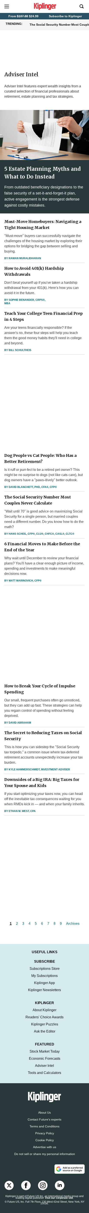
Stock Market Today (45, 1051)
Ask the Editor (44, 1031)
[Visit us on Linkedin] (59, 1185)
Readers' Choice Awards (44, 1017)
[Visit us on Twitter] (9, 1185)
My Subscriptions (44, 976)
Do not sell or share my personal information (44, 1154)
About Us (44, 1112)
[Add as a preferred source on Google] (69, 1169)
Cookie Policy (44, 1140)
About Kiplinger (44, 1010)
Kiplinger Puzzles (44, 1024)
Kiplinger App (44, 983)
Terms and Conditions (44, 1126)
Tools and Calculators (44, 1073)
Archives (72, 923)
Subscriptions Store (45, 968)
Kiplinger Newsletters (44, 990)
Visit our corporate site (59, 1197)
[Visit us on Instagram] (43, 1185)
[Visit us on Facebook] (26, 1185)
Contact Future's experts (44, 1119)
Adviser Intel (44, 1065)
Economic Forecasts (44, 1058)
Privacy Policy (44, 1133)
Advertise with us (44, 1147)
